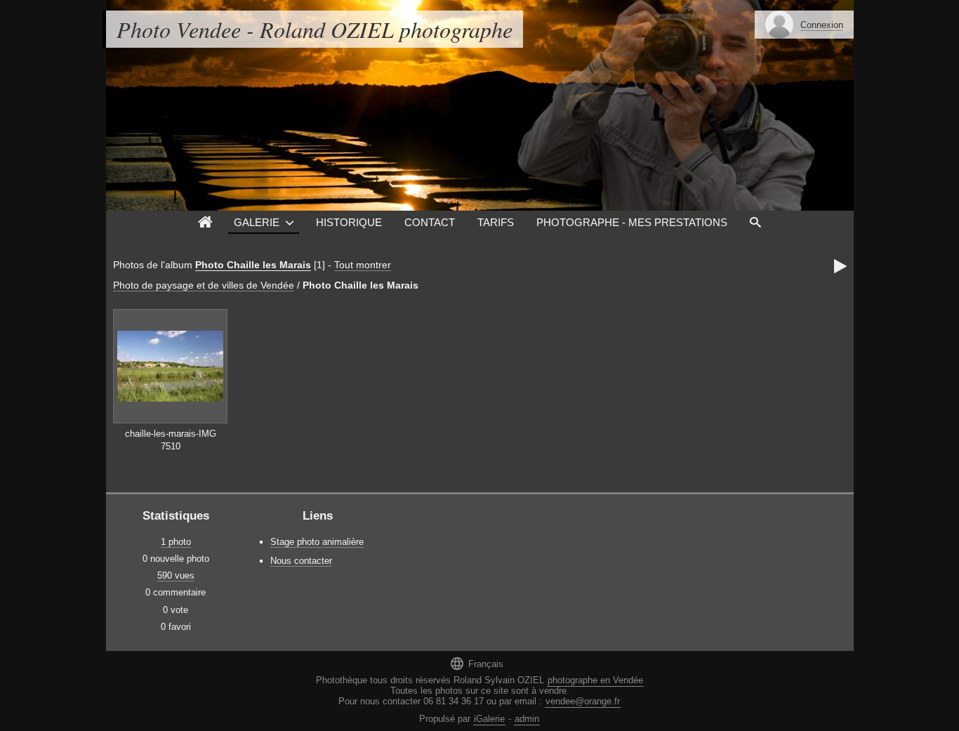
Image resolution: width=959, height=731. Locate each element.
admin (527, 718)
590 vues (175, 575)
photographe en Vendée (595, 680)
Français (476, 663)
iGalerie (489, 718)
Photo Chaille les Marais (253, 264)
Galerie (256, 222)
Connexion (821, 25)
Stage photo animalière (317, 541)
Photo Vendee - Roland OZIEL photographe (314, 29)
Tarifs (495, 222)
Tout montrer (362, 264)
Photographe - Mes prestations (631, 222)
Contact (429, 222)
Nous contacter (301, 560)
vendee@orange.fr (582, 701)
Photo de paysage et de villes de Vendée (203, 285)
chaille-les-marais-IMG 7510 (170, 440)
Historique (349, 222)
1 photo (176, 541)
